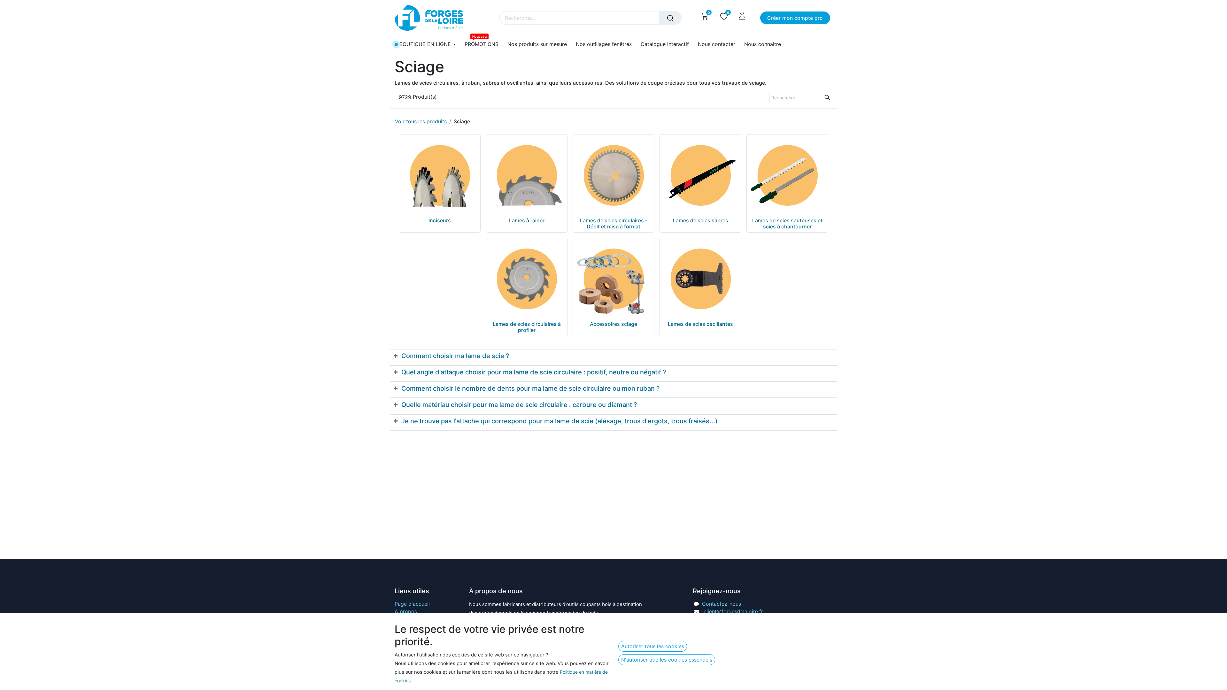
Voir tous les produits (421, 121)
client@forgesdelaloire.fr (733, 611)
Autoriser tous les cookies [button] (652, 646)
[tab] (613, 357)
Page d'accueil (412, 604)
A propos (406, 611)
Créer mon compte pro (795, 18)
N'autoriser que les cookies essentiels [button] (666, 659)
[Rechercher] (670, 18)
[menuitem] (481, 44)
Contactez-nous (721, 604)
